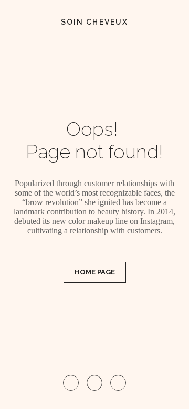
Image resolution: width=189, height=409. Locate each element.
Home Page (95, 272)
